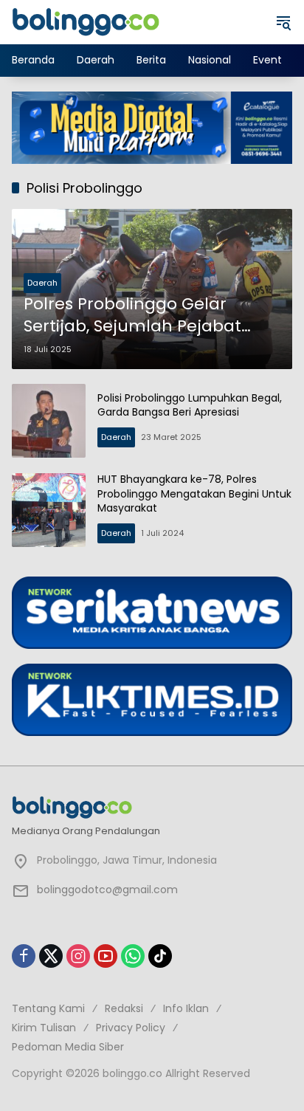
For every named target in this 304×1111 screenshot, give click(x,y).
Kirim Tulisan (44, 1027)
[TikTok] (160, 956)
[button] (283, 22)
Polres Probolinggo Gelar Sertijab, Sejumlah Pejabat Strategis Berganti (132, 316)
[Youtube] (105, 956)
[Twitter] (51, 956)
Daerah (42, 283)
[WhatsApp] (133, 956)
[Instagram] (78, 956)
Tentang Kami (48, 1008)
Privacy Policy (130, 1027)
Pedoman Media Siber (68, 1046)
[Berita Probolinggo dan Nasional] (85, 21)
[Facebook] (23, 956)
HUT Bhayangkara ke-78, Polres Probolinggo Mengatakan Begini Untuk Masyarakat (194, 493)
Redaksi (124, 1008)
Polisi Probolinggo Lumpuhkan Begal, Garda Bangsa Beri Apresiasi (189, 405)
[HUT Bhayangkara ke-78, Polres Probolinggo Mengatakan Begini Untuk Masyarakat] (49, 510)
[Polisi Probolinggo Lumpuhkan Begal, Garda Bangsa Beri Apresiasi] (49, 421)
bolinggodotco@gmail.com (107, 889)
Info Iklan (186, 1008)
